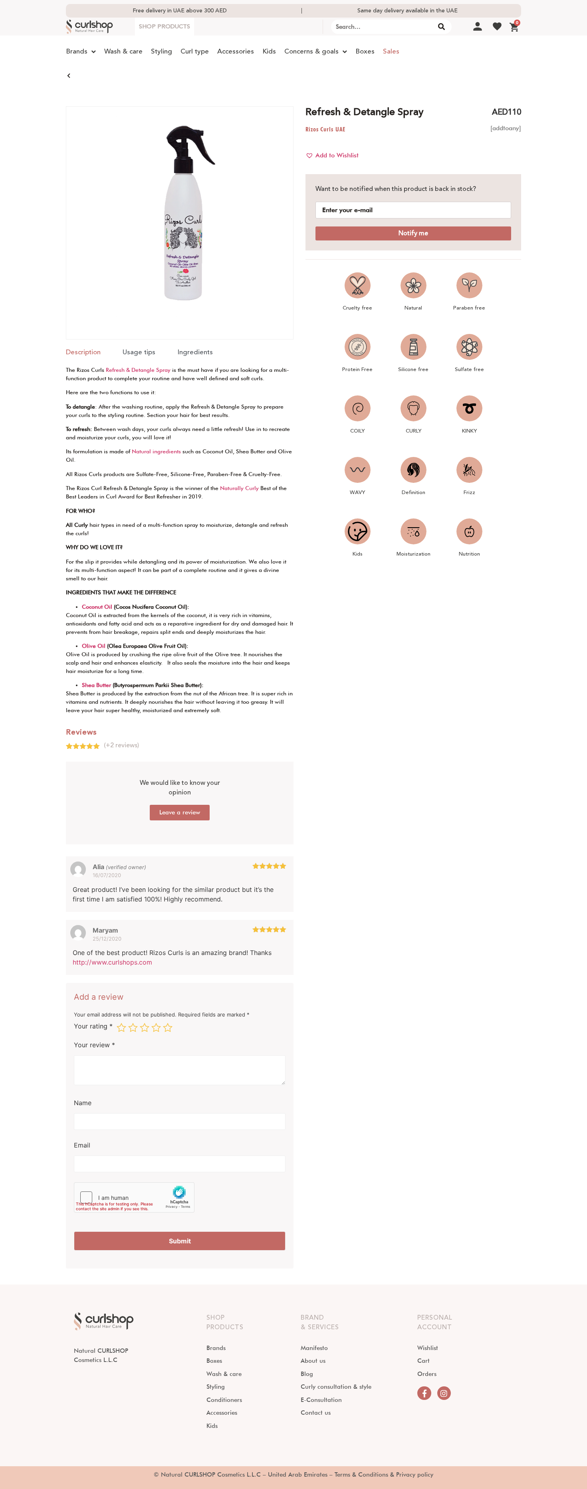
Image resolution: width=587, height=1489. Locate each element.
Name (82, 1103)
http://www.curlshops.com (112, 962)
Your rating (93, 1026)
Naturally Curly (239, 488)
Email (82, 1145)
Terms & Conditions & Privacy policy (384, 1474)
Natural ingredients (156, 451)
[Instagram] (444, 1393)
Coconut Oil (97, 607)
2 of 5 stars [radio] (133, 1027)
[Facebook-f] (424, 1393)
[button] (332, 155)
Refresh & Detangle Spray (138, 370)
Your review (94, 1045)
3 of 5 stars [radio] (144, 1027)
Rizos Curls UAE (325, 129)
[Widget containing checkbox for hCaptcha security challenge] (134, 1197)
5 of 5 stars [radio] (168, 1027)
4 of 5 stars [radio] (156, 1027)
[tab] (83, 352)
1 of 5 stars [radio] (121, 1027)
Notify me (413, 233)
